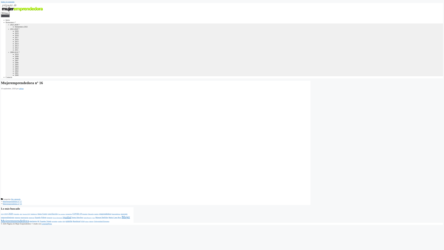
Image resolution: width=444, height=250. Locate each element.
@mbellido (16, 214)
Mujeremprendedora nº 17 (12, 202)
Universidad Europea (101, 221)
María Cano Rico (115, 218)
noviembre (54, 221)
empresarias (24, 218)
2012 (16, 48)
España (38, 217)
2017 (16, 37)
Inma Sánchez (77, 217)
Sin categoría (15, 199)
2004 (16, 67)
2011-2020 (14, 29)
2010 (16, 54)
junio (93, 217)
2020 (16, 31)
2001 (16, 73)
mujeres (33, 221)
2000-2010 (14, 52)
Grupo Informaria (57, 217)
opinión (68, 221)
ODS (63, 221)
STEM (83, 221)
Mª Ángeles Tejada (44, 221)
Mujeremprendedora (15, 221)
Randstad (76, 221)
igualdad (67, 217)
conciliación (53, 214)
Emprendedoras (116, 214)
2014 (16, 44)
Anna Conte (42, 214)
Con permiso (61, 214)
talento (87, 221)
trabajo (91, 221)
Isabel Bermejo (88, 217)
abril (21, 214)
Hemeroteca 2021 (21, 27)
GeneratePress (46, 224)
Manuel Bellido (101, 217)
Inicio (8, 20)
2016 (16, 40)
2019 (16, 33)
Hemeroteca (10, 22)
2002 (16, 71)
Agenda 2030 (26, 214)
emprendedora (105, 214)
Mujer (126, 217)
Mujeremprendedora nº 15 (12, 204)
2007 (16, 61)
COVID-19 (77, 214)
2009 (16, 56)
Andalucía (33, 214)
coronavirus (68, 214)
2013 (16, 46)
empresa (17, 218)
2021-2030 (14, 25)
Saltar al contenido (7, 2)
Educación (91, 214)
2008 (16, 58)
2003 (16, 69)
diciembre (85, 214)
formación (49, 218)
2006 (16, 63)
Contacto (9, 77)
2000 (16, 75)
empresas (31, 218)
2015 (16, 42)
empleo (96, 214)
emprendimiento (7, 217)
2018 (16, 35)
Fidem (43, 217)
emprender (124, 214)
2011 (16, 50)
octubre (60, 221)
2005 (16, 65)
